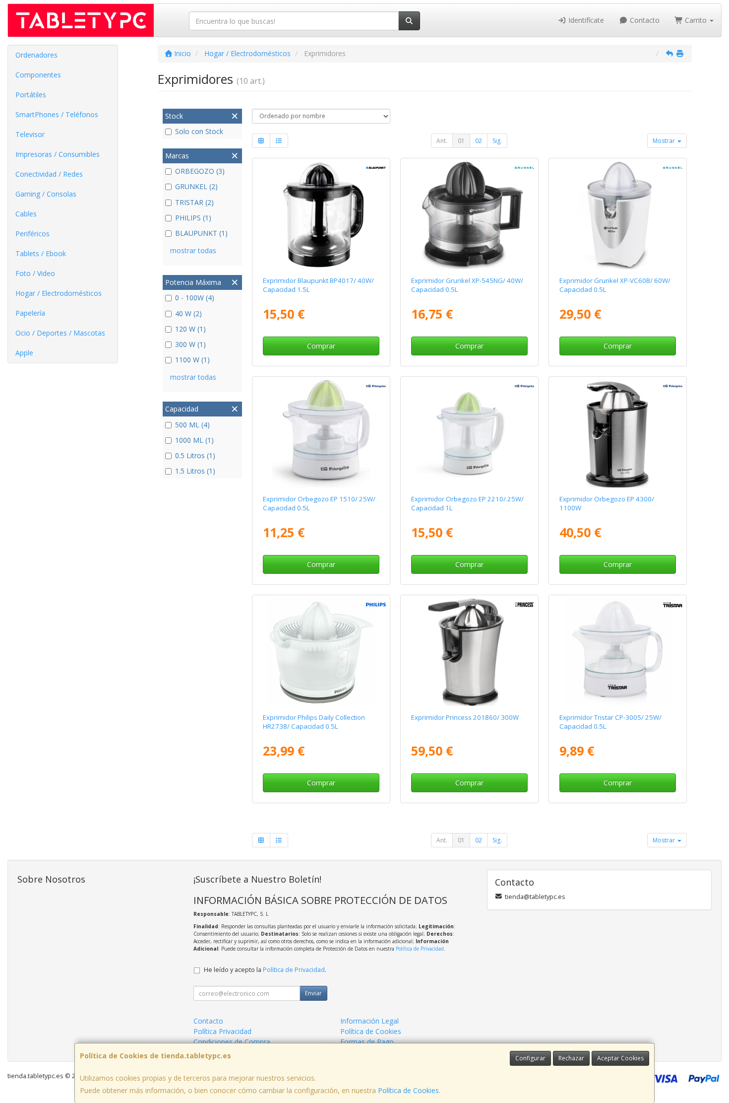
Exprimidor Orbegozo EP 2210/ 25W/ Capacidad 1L (467, 503)
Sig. (497, 141)
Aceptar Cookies (620, 1058)
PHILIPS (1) (193, 217)
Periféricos (32, 233)
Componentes (38, 74)
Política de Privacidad (420, 948)
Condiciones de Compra (231, 1041)
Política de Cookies (408, 1090)
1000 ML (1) (194, 440)
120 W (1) (190, 329)
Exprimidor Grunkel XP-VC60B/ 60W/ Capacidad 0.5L (614, 284)
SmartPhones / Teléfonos (56, 114)
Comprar (321, 345)
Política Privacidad (222, 1031)
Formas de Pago (367, 1041)
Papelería (30, 313)
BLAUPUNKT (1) (201, 233)
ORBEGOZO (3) (200, 171)
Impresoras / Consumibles (57, 154)
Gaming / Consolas (45, 194)
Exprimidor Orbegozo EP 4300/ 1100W (606, 503)
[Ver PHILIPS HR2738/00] (321, 652)
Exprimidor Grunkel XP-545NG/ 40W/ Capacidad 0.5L (467, 284)
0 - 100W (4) (194, 297)
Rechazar (571, 1058)
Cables (26, 213)
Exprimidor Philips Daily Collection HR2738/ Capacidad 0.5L (314, 721)
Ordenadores (36, 55)
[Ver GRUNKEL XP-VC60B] (618, 215)
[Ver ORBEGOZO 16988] (470, 434)
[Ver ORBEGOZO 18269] (618, 434)
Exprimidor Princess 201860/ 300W (465, 717)
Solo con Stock (199, 131)
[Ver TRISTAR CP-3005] (618, 652)
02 (478, 141)
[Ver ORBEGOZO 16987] (321, 434)
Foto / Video (35, 273)
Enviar (313, 993)
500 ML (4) (192, 424)
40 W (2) (188, 313)
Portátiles (30, 94)
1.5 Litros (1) (195, 471)
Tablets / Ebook (40, 253)
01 (461, 141)
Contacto (644, 20)
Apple (24, 352)
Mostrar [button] (664, 141)
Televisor (30, 134)
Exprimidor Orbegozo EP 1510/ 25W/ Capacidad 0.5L (319, 503)
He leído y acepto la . (265, 969)
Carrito (696, 20)
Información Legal (369, 1021)
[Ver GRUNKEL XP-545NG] (470, 215)
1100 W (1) (192, 359)
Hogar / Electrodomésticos (58, 293)
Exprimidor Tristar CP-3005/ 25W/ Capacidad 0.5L (610, 721)
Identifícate (585, 20)
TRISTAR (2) (194, 202)
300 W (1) (190, 344)
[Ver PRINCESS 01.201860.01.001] (470, 652)
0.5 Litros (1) (195, 455)
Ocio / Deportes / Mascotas (60, 333)
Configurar (530, 1058)
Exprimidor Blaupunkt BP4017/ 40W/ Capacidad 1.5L (318, 284)
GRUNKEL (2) (196, 186)
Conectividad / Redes (49, 174)
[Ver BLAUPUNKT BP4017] (321, 215)
